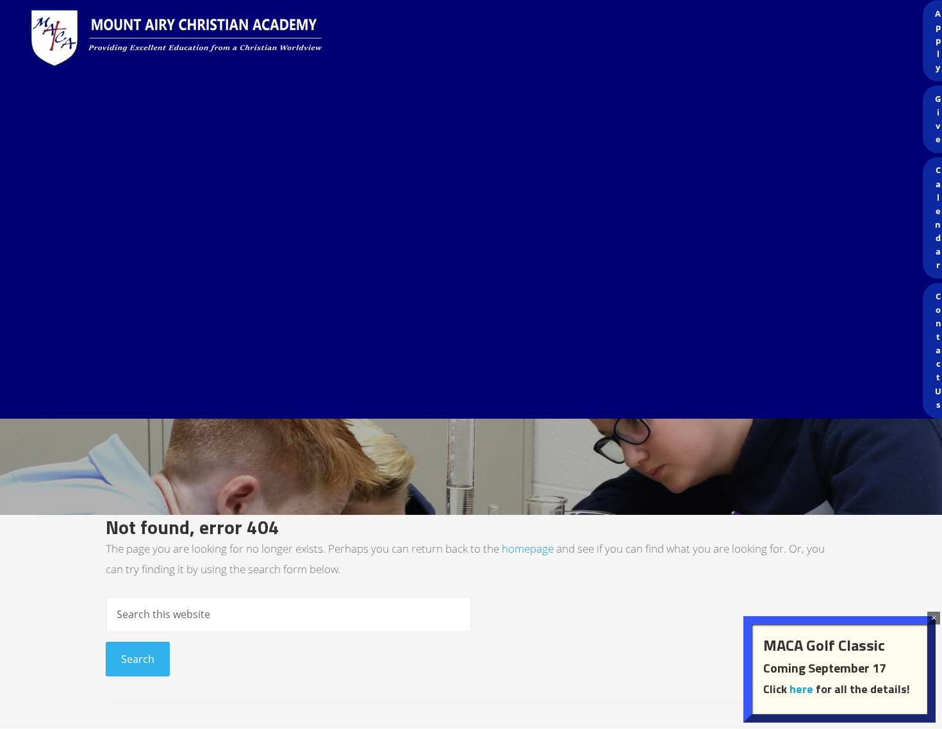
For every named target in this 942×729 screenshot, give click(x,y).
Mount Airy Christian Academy (474, 38)
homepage (528, 548)
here (801, 689)
